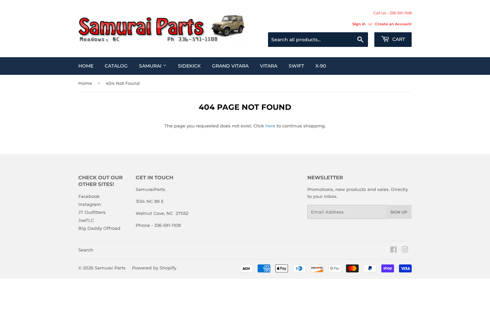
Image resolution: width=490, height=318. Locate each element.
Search (85, 249)
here (270, 125)
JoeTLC (86, 220)
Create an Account (393, 24)
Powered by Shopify (154, 267)
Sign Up (398, 212)
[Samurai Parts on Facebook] (393, 250)
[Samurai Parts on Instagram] (405, 250)
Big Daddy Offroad (99, 228)
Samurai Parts (110, 267)
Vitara (268, 66)
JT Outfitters (92, 212)
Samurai (151, 66)
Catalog (116, 66)
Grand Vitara (230, 66)
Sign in (359, 24)
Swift (296, 66)
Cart (398, 39)
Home (85, 66)
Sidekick (189, 66)
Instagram (89, 204)
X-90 (320, 66)
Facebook (89, 196)
